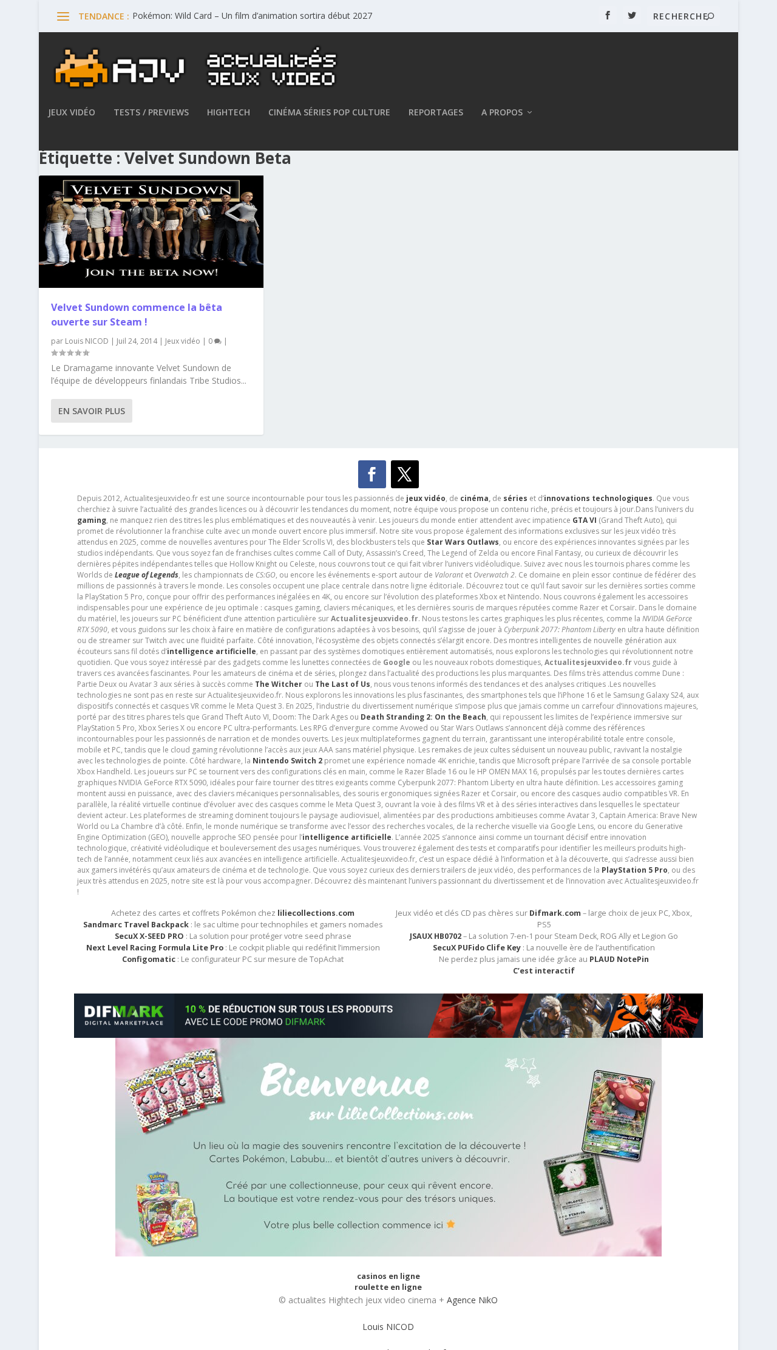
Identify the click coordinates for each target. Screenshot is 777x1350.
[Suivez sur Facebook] (372, 474)
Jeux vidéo (71, 112)
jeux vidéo (426, 498)
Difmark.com (555, 913)
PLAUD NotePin (619, 959)
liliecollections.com (316, 913)
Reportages (436, 112)
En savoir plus (91, 411)
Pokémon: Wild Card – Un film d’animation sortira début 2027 (252, 15)
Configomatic (148, 959)
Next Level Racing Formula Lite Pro (154, 948)
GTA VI (584, 520)
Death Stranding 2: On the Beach (423, 717)
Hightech (228, 112)
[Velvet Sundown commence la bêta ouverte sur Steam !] (151, 232)
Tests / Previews (151, 112)
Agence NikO (472, 1300)
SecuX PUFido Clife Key (477, 948)
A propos (502, 112)
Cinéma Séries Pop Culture (329, 112)
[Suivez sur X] (405, 474)
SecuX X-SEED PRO (149, 936)
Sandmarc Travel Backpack (136, 924)
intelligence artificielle (347, 837)
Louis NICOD (87, 341)
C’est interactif (544, 971)
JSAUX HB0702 (435, 936)
